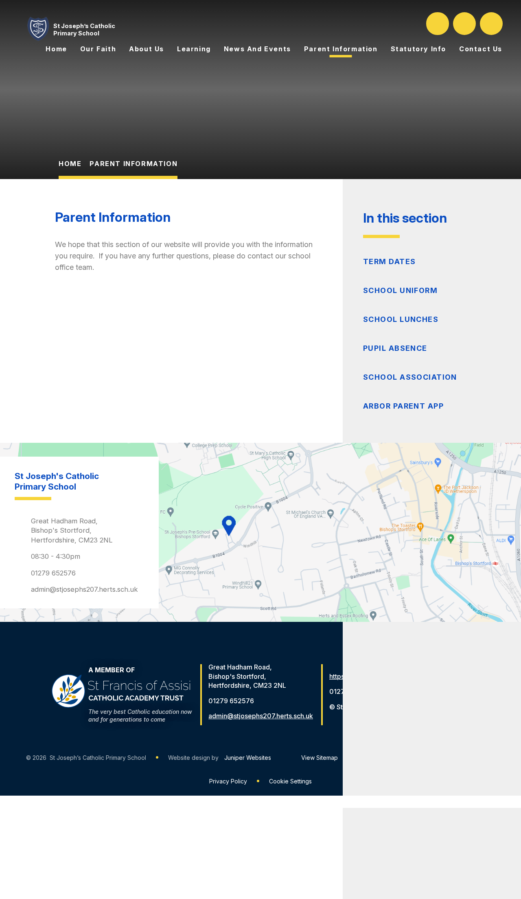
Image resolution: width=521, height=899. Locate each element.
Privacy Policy (228, 781)
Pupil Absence (395, 348)
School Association (410, 377)
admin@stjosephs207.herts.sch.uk (84, 589)
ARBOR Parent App (403, 406)
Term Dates (389, 261)
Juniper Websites (247, 757)
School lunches (400, 319)
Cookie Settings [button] (290, 781)
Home (70, 164)
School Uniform (400, 290)
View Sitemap (319, 757)
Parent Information (133, 164)
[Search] (438, 23)
